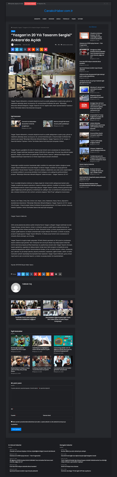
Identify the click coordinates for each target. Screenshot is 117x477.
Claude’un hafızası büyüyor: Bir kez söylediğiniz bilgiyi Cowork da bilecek (96, 36)
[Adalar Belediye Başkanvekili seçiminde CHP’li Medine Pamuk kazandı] (84, 125)
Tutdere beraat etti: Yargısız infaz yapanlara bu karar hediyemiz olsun (98, 158)
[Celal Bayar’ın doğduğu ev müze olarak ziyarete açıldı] (41, 340)
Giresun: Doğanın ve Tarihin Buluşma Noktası (97, 149)
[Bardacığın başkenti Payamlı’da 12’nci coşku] (20, 340)
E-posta (13, 415)
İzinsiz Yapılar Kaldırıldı (87, 164)
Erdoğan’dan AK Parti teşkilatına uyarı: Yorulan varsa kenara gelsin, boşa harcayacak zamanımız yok (98, 106)
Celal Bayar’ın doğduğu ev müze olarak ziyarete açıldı (41, 348)
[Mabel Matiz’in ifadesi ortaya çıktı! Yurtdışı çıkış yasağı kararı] (20, 361)
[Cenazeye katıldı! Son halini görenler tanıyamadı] (63, 361)
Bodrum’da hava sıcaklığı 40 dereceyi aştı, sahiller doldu (96, 170)
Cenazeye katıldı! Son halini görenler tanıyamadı (62, 369)
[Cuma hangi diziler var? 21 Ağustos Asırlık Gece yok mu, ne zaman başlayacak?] (63, 340)
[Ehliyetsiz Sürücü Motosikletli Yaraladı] (84, 98)
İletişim (80, 19)
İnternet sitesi (47, 415)
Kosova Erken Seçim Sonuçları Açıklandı (96, 134)
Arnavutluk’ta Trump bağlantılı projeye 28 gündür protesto (96, 116)
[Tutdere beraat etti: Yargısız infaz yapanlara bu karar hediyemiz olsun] (84, 158)
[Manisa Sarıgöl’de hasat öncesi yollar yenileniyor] (48, 123)
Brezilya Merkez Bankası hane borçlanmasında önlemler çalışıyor (91, 184)
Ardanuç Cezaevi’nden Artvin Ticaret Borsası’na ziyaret (41, 369)
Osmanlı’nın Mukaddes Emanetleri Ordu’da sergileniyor (29, 124)
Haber (44, 19)
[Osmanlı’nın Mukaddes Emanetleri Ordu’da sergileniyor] (16, 123)
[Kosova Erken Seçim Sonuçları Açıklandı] (84, 135)
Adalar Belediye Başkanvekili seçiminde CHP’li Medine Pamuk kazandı (97, 125)
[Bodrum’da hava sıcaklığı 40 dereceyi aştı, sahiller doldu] (84, 171)
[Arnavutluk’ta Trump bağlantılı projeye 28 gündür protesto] (84, 117)
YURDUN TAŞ (17, 44)
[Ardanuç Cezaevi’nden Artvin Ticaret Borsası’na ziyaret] (41, 361)
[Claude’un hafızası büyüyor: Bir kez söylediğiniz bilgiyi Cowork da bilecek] (84, 35)
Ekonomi (51, 19)
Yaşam (74, 19)
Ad (12, 409)
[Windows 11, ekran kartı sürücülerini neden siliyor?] (84, 89)
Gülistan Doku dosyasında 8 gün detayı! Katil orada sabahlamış (92, 75)
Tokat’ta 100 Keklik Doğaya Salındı (96, 142)
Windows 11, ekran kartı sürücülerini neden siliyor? (97, 89)
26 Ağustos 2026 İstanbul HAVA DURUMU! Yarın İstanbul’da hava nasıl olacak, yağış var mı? (61, 3)
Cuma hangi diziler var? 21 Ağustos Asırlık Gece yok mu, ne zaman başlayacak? (63, 349)
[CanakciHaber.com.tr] (58, 11)
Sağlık (58, 19)
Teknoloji (66, 19)
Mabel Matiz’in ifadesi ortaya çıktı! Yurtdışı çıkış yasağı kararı (20, 369)
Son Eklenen (93, 27)
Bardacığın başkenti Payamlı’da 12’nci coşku (18, 348)
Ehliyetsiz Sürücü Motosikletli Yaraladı (96, 96)
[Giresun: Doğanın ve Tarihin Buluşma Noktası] (84, 151)
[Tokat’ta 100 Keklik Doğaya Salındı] (84, 143)
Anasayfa (37, 19)
